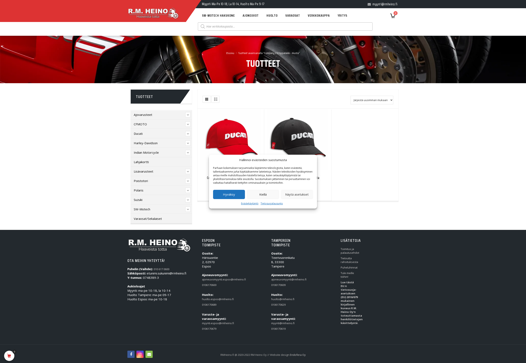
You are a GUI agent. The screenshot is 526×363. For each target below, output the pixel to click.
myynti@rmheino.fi (280, 323)
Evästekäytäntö (249, 203)
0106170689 (209, 305)
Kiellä (263, 194)
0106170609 (278, 285)
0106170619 (278, 329)
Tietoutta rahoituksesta (349, 260)
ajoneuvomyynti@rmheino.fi (280, 279)
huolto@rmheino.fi (280, 299)
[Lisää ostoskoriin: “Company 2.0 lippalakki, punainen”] (222, 141)
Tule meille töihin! (347, 275)
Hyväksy (229, 194)
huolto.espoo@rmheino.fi (211, 299)
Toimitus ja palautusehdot (350, 251)
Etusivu (230, 53)
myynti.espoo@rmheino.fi (211, 323)
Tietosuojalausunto (272, 203)
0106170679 (209, 329)
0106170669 (209, 285)
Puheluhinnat (349, 267)
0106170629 (278, 305)
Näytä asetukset (297, 194)
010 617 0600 (161, 269)
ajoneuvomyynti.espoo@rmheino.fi (211, 279)
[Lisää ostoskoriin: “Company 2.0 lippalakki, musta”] (289, 141)
